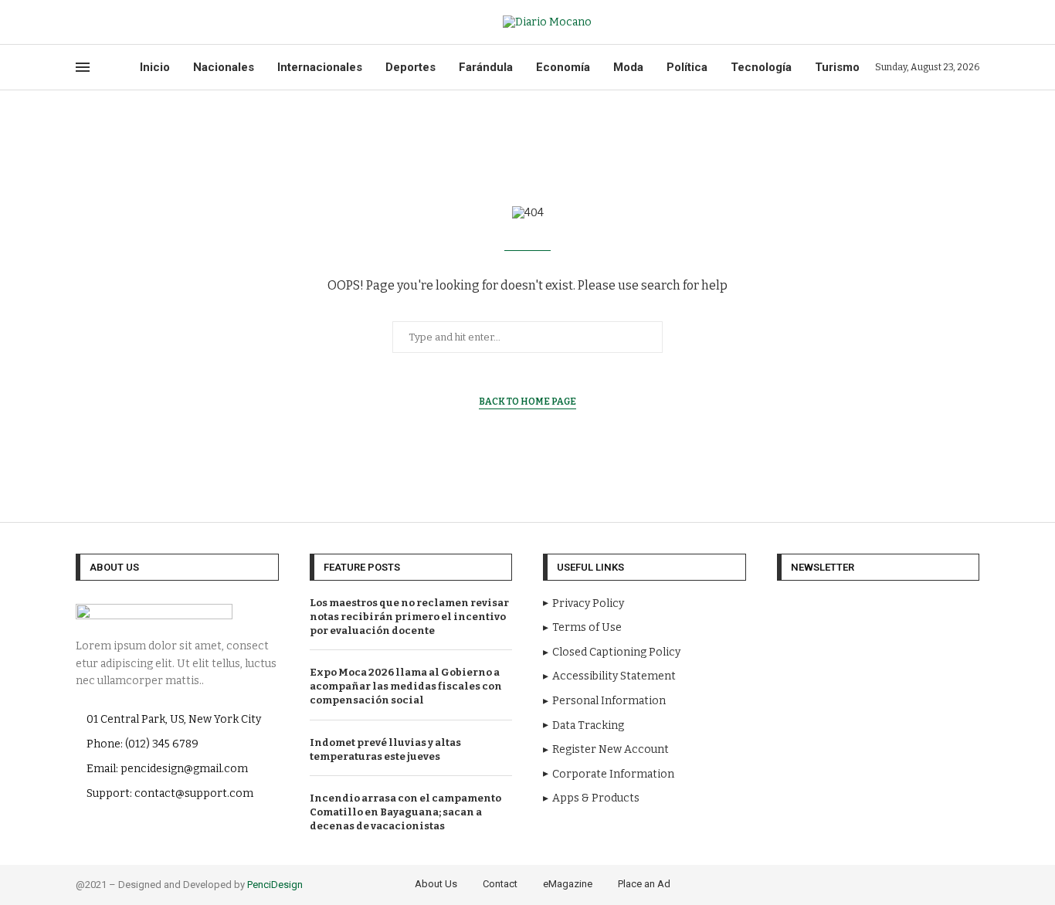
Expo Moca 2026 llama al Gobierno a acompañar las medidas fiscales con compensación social (406, 686)
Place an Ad (644, 884)
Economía (563, 67)
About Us (436, 884)
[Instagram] (935, 884)
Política (687, 67)
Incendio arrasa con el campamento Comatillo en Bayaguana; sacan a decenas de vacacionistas (405, 812)
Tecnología (761, 67)
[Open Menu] (83, 67)
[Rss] (113, 22)
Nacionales (223, 67)
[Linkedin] (961, 884)
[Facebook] (76, 22)
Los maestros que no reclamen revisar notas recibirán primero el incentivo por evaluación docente (409, 616)
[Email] (104, 22)
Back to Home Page (527, 401)
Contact (500, 884)
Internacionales (319, 67)
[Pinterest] (948, 884)
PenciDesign (275, 884)
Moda (628, 67)
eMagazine (567, 884)
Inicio (155, 67)
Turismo (837, 67)
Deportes (410, 67)
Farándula (486, 67)
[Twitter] (86, 22)
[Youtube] (95, 22)
